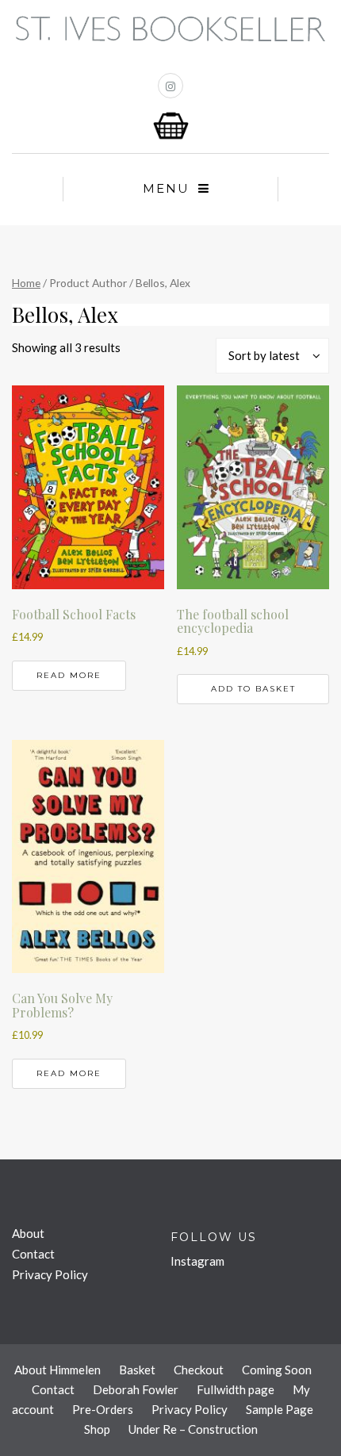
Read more (69, 675)
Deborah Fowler (135, 1389)
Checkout (199, 1369)
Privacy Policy (50, 1274)
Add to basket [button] (253, 689)
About (28, 1233)
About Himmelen (57, 1369)
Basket (137, 1369)
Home (26, 282)
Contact (33, 1254)
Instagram (197, 1261)
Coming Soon (277, 1369)
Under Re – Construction (193, 1429)
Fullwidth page (235, 1389)
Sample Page (279, 1409)
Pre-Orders (102, 1409)
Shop (97, 1429)
